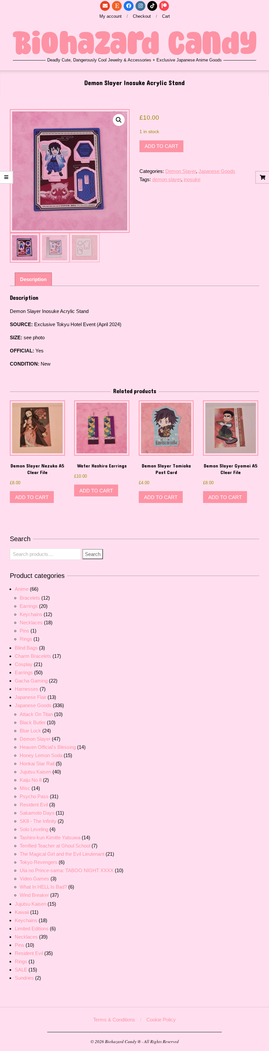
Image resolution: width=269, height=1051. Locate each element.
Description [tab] (33, 279)
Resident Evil (34, 804)
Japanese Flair (30, 697)
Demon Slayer (180, 171)
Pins (24, 630)
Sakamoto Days (37, 813)
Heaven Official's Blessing (48, 747)
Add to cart (161, 146)
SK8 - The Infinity (38, 821)
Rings (26, 639)
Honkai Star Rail (37, 763)
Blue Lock (30, 730)
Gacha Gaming (31, 680)
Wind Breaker (34, 895)
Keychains (31, 614)
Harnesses (26, 689)
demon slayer (166, 179)
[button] (119, 120)
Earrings (29, 606)
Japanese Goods (216, 171)
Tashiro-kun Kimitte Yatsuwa (50, 837)
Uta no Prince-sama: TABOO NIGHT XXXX (67, 870)
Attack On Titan (36, 714)
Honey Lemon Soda (41, 755)
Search (92, 554)
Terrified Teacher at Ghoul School (55, 845)
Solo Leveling (34, 829)
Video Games (34, 878)
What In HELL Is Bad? (43, 887)
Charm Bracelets (33, 656)
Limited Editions (32, 928)
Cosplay (23, 664)
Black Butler (33, 722)
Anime (22, 589)
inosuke (192, 179)
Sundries (24, 978)
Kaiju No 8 (31, 780)
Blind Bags (26, 648)
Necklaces (31, 622)
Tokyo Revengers (38, 862)
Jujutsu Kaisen (35, 772)
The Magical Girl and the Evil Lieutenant (62, 854)
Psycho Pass (34, 796)
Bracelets (30, 598)
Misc (25, 788)
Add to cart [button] (32, 497)
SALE (21, 969)
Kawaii (22, 912)
